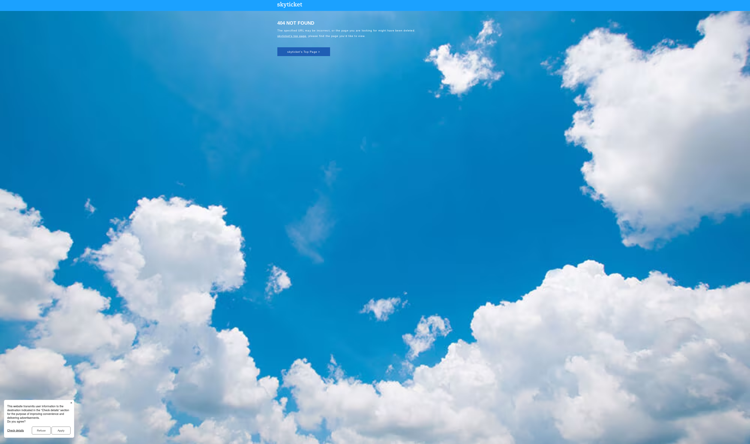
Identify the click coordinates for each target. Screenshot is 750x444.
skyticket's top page (291, 36)
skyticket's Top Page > (303, 51)
